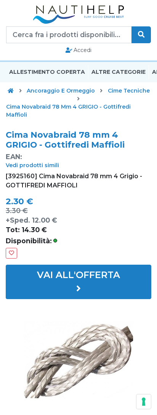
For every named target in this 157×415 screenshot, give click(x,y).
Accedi (81, 50)
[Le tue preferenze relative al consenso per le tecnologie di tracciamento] (143, 401)
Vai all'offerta (78, 274)
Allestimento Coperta (47, 71)
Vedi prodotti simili (32, 165)
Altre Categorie (118, 71)
